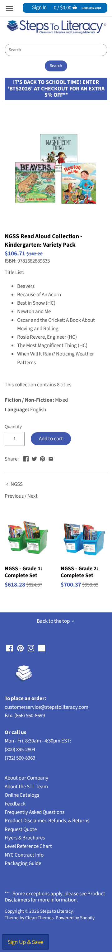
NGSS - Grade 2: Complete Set (79, 572)
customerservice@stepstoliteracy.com (46, 707)
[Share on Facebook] (26, 458)
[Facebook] (9, 648)
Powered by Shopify (75, 917)
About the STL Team (26, 786)
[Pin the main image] (42, 458)
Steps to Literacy (56, 911)
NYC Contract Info (24, 855)
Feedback (15, 804)
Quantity (13, 426)
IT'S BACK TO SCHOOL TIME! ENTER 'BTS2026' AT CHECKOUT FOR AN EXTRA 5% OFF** (56, 88)
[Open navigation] (9, 8)
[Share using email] (51, 458)
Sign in (39, 7)
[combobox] (56, 50)
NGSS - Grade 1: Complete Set (23, 572)
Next (32, 496)
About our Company (26, 778)
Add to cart (51, 438)
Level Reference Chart (28, 846)
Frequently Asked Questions (34, 812)
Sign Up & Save (25, 941)
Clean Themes (39, 917)
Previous (14, 496)
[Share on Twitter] (34, 458)
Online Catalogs (22, 795)
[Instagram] (31, 648)
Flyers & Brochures (25, 838)
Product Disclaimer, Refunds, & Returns (47, 820)
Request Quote (21, 829)
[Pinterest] (20, 648)
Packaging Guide (23, 863)
